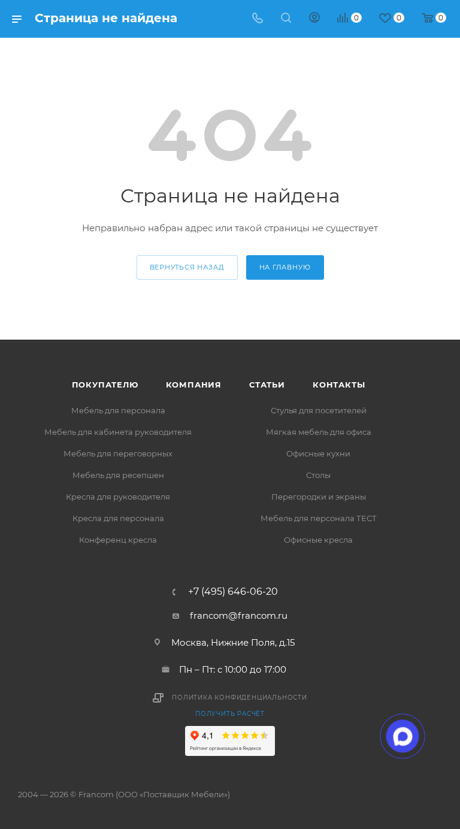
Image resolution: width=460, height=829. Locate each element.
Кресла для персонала (118, 518)
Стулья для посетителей (319, 410)
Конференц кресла (118, 539)
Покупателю (105, 384)
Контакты (339, 384)
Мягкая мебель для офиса (318, 432)
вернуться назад (187, 267)
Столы (318, 475)
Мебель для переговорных (117, 453)
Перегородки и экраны (318, 496)
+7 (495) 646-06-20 (233, 592)
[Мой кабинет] (314, 19)
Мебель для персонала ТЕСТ (319, 518)
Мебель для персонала (118, 410)
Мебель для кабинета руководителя (118, 432)
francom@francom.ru (239, 615)
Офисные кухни (318, 453)
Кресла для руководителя (118, 496)
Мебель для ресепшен (118, 475)
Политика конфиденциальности (239, 697)
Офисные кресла (318, 539)
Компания (194, 384)
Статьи (267, 384)
